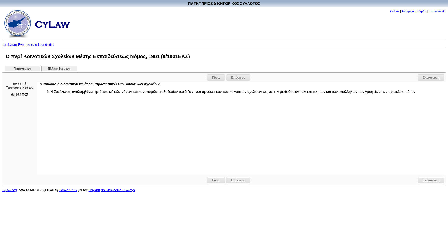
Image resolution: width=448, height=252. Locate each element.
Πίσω (216, 77)
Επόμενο (238, 77)
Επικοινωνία (437, 11)
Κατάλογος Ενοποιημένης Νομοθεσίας (28, 44)
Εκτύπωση (431, 77)
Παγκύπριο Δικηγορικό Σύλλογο (112, 190)
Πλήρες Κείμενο (59, 68)
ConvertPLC (68, 190)
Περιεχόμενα (23, 68)
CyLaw (394, 11)
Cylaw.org (9, 190)
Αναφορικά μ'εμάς (414, 11)
